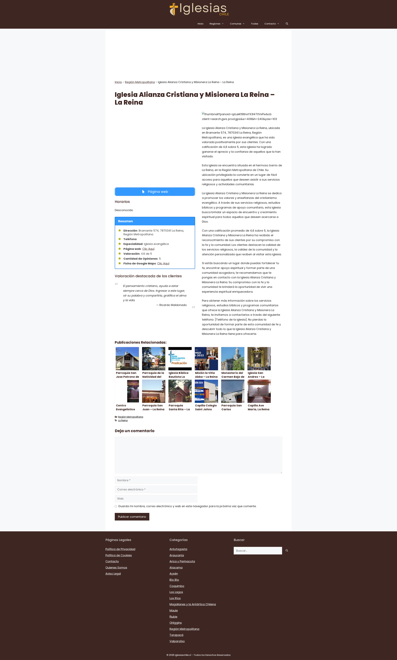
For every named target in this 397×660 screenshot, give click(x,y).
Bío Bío (174, 580)
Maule (174, 610)
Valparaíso (177, 641)
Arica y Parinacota (182, 561)
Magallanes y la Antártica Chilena (193, 604)
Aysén (174, 574)
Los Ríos (175, 598)
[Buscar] (287, 550)
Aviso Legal (113, 574)
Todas (254, 23)
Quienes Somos (116, 567)
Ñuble (173, 617)
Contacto (270, 23)
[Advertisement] (198, 52)
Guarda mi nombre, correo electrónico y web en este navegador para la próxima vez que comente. (187, 506)
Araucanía (177, 555)
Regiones (215, 23)
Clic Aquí (148, 249)
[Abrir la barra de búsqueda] (287, 24)
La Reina (123, 420)
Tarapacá (176, 635)
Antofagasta (178, 549)
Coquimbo (177, 586)
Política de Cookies (118, 555)
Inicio (200, 23)
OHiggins (176, 623)
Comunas (235, 23)
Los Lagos (176, 592)
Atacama (176, 567)
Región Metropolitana (140, 82)
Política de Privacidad (120, 549)
